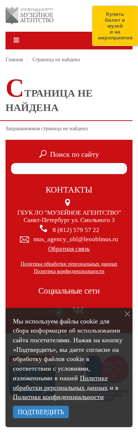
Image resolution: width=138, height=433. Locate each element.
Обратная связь (69, 248)
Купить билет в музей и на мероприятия (115, 26)
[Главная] (29, 16)
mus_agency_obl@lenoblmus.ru (75, 239)
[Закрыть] (127, 314)
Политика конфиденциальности (69, 271)
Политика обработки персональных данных (69, 264)
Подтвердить (41, 412)
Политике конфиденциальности (58, 397)
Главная (14, 59)
